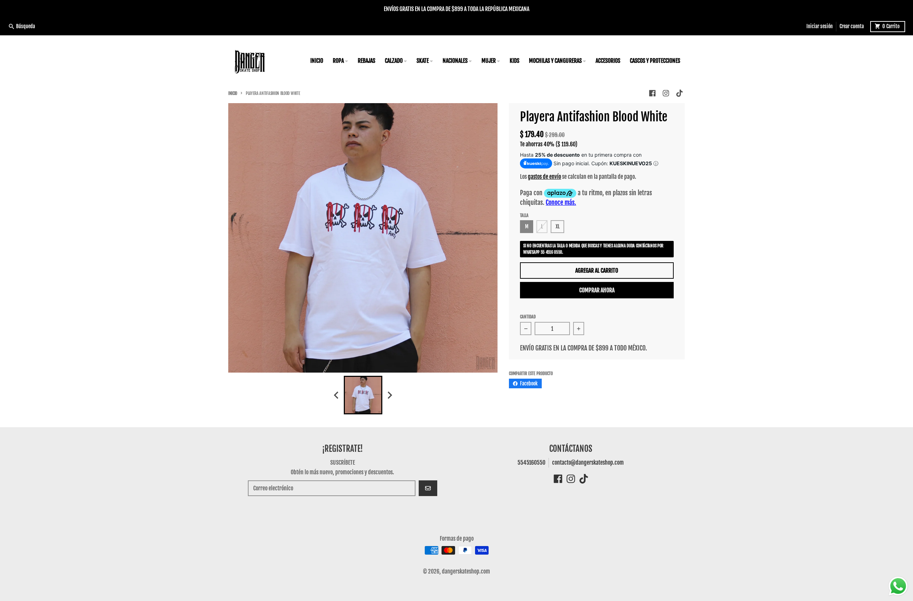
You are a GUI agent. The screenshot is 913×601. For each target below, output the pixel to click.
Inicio (232, 93)
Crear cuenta (852, 26)
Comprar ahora (596, 290)
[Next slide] (389, 395)
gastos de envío (544, 176)
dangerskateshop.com (466, 571)
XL (558, 226)
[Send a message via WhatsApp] (898, 586)
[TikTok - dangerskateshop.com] (679, 93)
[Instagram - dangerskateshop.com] (666, 93)
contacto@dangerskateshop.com (588, 462)
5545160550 (531, 462)
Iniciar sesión (819, 26)
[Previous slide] (336, 395)
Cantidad (528, 316)
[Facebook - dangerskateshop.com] (652, 93)
